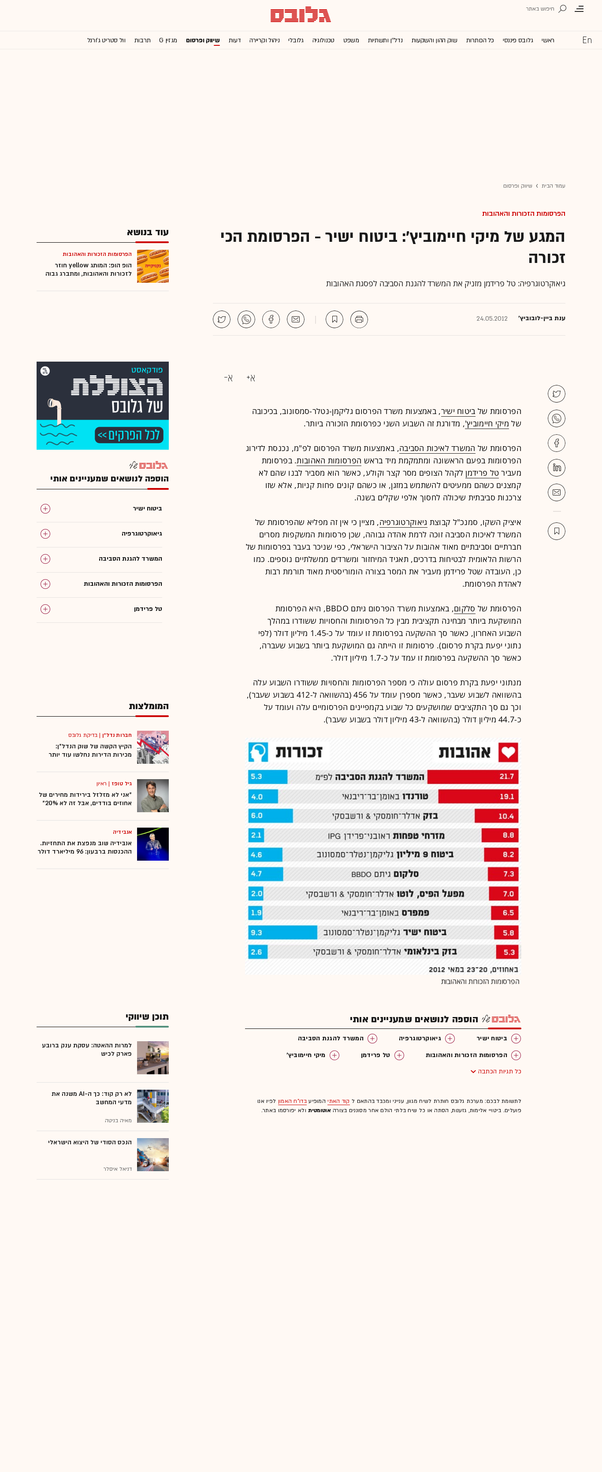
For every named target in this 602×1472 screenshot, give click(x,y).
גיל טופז (121, 783)
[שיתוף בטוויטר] (221, 319)
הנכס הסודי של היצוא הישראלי (90, 1142)
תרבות (142, 40)
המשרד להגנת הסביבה (331, 1038)
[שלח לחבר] (556, 492)
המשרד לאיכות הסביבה (437, 448)
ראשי (548, 40)
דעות (235, 40)
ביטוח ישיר (458, 411)
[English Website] (587, 39)
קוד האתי (338, 1101)
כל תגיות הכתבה (499, 1071)
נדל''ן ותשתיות (385, 40)
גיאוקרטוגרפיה (403, 522)
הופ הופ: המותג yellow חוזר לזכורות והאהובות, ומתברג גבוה (88, 269)
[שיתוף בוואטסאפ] (246, 319)
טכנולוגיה (323, 40)
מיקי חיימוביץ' (487, 423)
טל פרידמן (482, 472)
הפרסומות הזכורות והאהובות (523, 213)
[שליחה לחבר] (296, 319)
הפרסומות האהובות (329, 460)
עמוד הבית (553, 185)
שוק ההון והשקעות (434, 40)
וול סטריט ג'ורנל (106, 40)
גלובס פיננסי (518, 40)
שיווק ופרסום (202, 40)
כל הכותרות (480, 40)
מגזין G (168, 40)
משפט (351, 40)
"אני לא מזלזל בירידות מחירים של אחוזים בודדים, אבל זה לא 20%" (85, 799)
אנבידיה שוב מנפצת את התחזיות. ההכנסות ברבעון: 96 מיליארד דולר (84, 847)
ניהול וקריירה (264, 40)
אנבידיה (122, 832)
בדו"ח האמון (292, 1101)
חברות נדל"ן (117, 735)
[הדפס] (359, 319)
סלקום (465, 608)
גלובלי (295, 40)
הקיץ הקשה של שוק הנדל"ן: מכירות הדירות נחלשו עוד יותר (90, 750)
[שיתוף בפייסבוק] (271, 319)
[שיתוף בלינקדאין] (556, 468)
